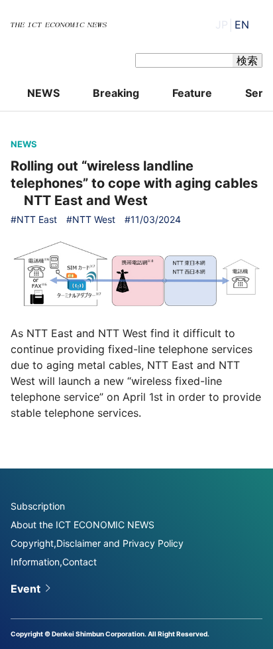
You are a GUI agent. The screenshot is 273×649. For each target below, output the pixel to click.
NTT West (93, 219)
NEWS (43, 93)
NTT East (37, 219)
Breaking (116, 93)
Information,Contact (54, 561)
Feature (192, 93)
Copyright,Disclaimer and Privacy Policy (97, 543)
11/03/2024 (156, 219)
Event (25, 588)
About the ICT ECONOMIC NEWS (82, 524)
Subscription (38, 506)
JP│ (232, 24)
